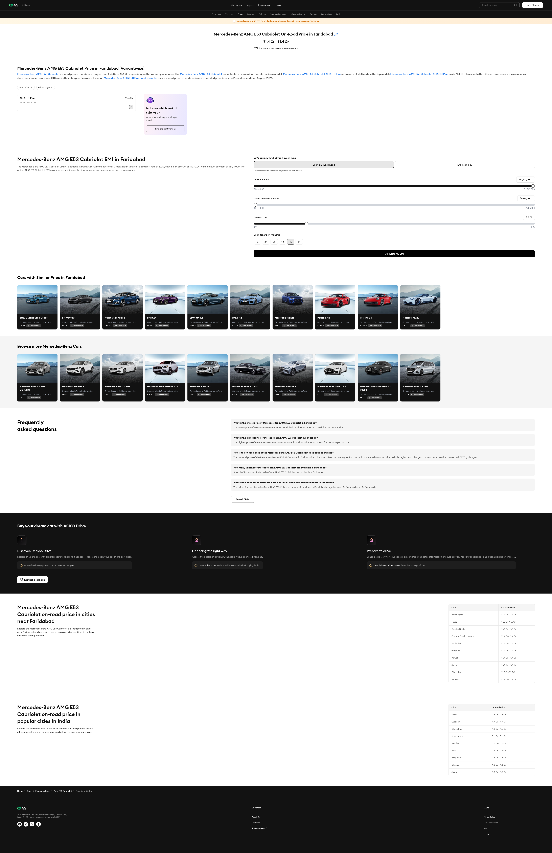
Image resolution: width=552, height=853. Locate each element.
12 (257, 241)
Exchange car (264, 5)
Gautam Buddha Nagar (463, 636)
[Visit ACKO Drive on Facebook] (38, 824)
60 (291, 241)
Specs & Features (278, 14)
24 (265, 241)
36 (274, 241)
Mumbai (455, 743)
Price (240, 14)
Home (20, 791)
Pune (454, 750)
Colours (262, 14)
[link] (37, 299)
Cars (29, 791)
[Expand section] (267, 828)
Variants (229, 14)
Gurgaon (456, 650)
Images (250, 14)
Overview (216, 14)
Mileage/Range (298, 14)
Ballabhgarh (457, 614)
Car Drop (487, 834)
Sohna (454, 665)
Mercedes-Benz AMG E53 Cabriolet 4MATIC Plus (312, 74)
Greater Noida (458, 629)
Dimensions (326, 14)
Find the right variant (165, 129)
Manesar (456, 679)
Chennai (455, 765)
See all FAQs (242, 499)
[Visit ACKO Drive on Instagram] (26, 824)
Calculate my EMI (394, 253)
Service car (236, 5)
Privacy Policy (489, 817)
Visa (485, 828)
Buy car (250, 5)
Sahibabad (457, 643)
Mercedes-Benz (42, 791)
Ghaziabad (457, 672)
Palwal (455, 657)
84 (299, 241)
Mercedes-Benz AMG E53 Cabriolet (38, 74)
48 (282, 241)
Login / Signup (532, 5)
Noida (454, 622)
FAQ (338, 14)
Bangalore (456, 757)
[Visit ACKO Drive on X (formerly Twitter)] (32, 824)
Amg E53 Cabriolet (63, 791)
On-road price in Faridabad (31, 322)
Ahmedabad (457, 736)
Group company (258, 828)
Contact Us (256, 823)
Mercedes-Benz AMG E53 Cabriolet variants (130, 78)
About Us (255, 817)
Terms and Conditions (492, 823)
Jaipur (454, 772)
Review (313, 14)
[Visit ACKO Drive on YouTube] (19, 824)
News (278, 5)
